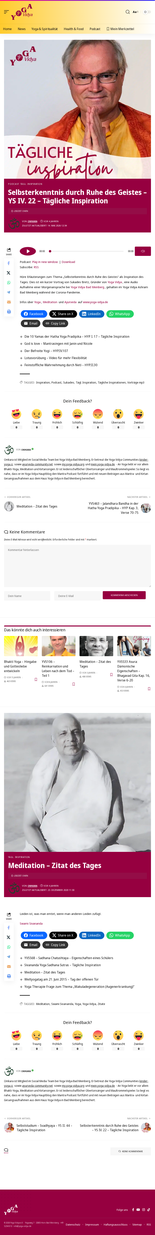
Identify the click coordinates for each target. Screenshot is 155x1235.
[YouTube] (138, 1209)
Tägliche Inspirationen (112, 382)
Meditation (50, 302)
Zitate (101, 1004)
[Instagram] (143, 1209)
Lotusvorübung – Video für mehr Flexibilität (55, 358)
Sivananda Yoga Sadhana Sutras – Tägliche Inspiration (62, 965)
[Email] (9, 302)
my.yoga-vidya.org (73, 464)
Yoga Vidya (115, 282)
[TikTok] (148, 1209)
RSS (36, 267)
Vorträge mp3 (136, 382)
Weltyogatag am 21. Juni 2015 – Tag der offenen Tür (61, 979)
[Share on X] (9, 273)
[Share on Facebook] (9, 263)
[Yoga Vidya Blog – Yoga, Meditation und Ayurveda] (11, 1210)
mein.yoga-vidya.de (103, 464)
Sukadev (68, 382)
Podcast (13, 184)
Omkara (32, 221)
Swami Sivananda (31, 923)
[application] (85, 251)
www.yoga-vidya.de (95, 302)
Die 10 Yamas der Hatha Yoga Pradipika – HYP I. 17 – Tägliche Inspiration (76, 336)
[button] (7, 12)
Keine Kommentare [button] (132, 1151)
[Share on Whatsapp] (9, 282)
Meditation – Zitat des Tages (44, 972)
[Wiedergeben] (28, 251)
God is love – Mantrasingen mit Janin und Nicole (58, 343)
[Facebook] (133, 1209)
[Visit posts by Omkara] (14, 223)
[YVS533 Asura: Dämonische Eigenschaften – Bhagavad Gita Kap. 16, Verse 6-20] (134, 646)
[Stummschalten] (143, 251)
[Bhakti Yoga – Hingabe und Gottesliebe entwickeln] (21, 646)
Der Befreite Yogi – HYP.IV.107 (46, 351)
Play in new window (45, 262)
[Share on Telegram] (9, 292)
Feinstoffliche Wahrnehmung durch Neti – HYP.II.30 (60, 365)
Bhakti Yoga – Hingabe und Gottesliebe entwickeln (20, 666)
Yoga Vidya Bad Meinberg (87, 287)
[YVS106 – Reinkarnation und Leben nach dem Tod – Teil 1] (58, 646)
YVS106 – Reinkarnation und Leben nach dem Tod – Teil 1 (58, 668)
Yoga (37, 302)
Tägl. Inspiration (31, 184)
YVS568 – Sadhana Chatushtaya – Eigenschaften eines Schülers (68, 958)
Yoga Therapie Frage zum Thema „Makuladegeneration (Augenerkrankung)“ (79, 986)
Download (68, 262)
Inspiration (43, 382)
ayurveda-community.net (37, 464)
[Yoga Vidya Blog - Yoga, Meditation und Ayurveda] (21, 12)
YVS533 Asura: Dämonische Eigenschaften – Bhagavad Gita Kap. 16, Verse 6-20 (133, 671)
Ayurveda (70, 302)
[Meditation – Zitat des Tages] (96, 646)
